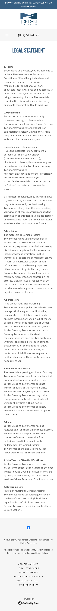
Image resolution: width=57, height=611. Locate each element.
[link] (28, 19)
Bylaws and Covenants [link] (28, 576)
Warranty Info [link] (28, 584)
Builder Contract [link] (28, 580)
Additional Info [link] (28, 564)
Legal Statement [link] (28, 568)
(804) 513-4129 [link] (28, 35)
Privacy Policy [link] (28, 572)
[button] (7, 35)
